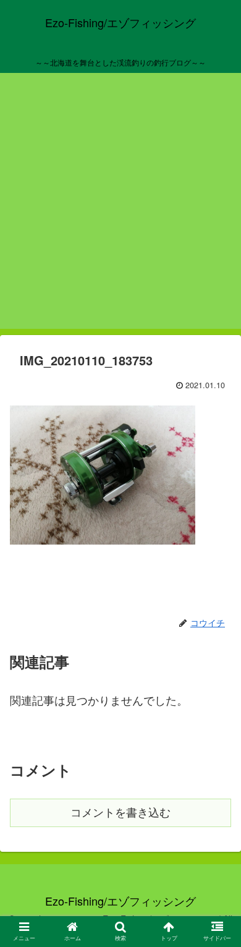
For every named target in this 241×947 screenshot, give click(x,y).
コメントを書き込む (120, 813)
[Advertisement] (120, 208)
